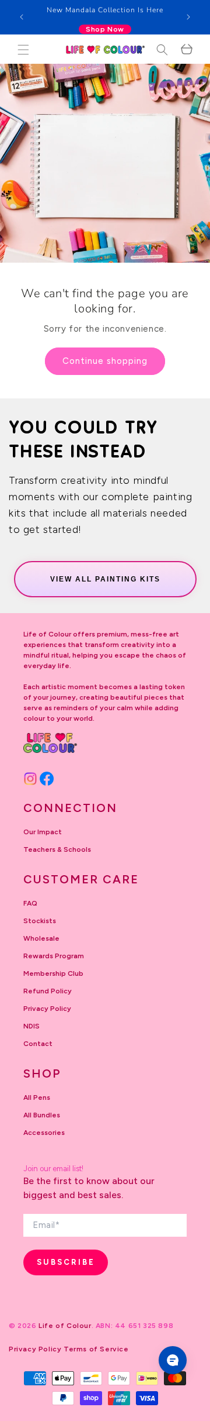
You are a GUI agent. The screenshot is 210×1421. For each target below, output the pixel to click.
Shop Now (105, 29)
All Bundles (41, 1115)
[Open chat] (173, 1360)
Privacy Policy (47, 1008)
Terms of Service (96, 1349)
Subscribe (66, 1262)
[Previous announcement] (21, 17)
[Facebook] (47, 779)
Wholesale (41, 938)
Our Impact (42, 832)
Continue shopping (105, 361)
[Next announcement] (188, 17)
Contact (37, 1044)
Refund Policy (47, 991)
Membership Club (53, 973)
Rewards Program (53, 956)
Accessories (44, 1132)
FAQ (30, 903)
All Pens (36, 1097)
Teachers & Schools (57, 849)
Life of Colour (64, 1326)
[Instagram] (30, 779)
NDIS (31, 1026)
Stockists (39, 921)
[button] (23, 50)
